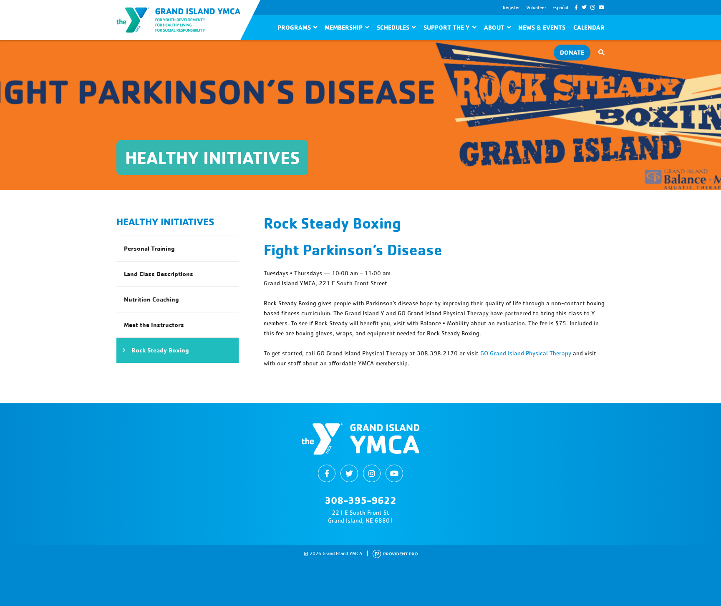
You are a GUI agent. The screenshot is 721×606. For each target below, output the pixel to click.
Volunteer (536, 7)
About (494, 27)
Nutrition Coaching (151, 299)
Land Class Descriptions (158, 274)
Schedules (393, 27)
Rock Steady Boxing (160, 350)
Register (511, 7)
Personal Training (149, 248)
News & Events (541, 27)
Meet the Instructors (154, 325)
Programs (294, 27)
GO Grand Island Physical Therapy (525, 353)
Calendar (589, 27)
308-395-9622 (360, 500)
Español (560, 7)
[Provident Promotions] (395, 553)
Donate (572, 52)
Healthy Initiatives (165, 221)
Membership (344, 27)
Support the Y (447, 27)
